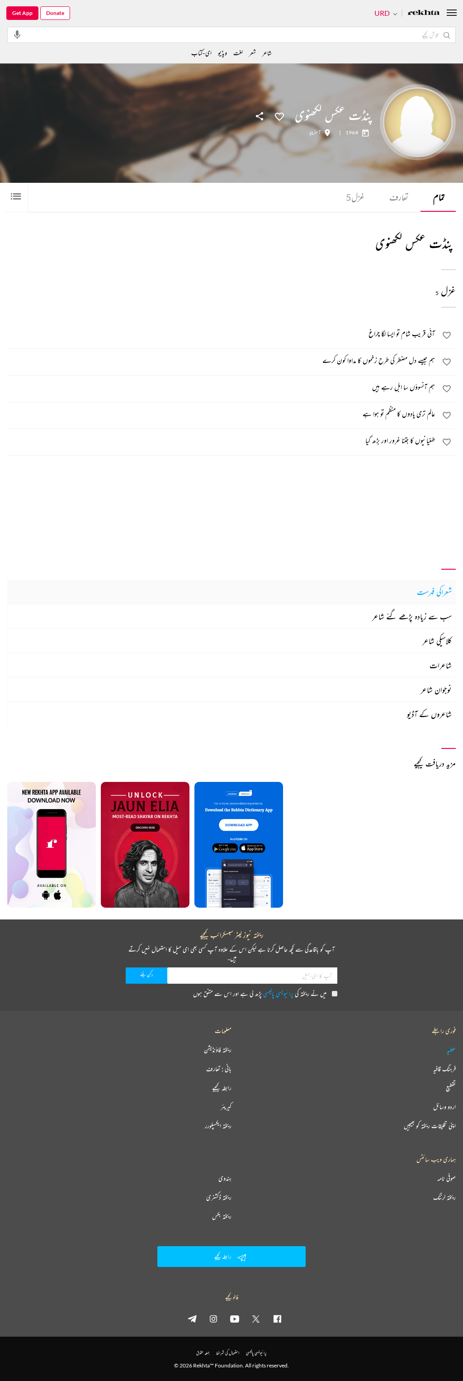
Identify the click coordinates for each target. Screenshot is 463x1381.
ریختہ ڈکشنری (219, 1197)
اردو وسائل (444, 1106)
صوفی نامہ (446, 1178)
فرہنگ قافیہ (444, 1068)
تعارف (398, 197)
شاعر (267, 52)
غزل (355, 197)
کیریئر (226, 1106)
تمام (439, 197)
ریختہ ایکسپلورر (218, 1125)
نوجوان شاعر (436, 689)
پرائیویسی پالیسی (278, 993)
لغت (238, 52)
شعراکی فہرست (434, 591)
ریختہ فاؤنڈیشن (218, 1049)
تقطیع (451, 1087)
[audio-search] (17, 34)
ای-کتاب (201, 52)
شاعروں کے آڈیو (429, 714)
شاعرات (441, 665)
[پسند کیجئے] (279, 116)
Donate (55, 13)
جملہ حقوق (202, 1353)
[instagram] (213, 1318)
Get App (22, 13)
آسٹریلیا (314, 132)
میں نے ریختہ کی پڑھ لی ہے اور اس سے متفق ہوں (259, 993)
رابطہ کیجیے (222, 1087)
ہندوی (225, 1178)
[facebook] (277, 1318)
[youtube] (234, 1318)
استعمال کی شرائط (227, 1353)
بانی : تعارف (219, 1068)
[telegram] (192, 1318)
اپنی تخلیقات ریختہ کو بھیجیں (430, 1125)
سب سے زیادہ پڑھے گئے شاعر (412, 616)
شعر (252, 52)
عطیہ (451, 1049)
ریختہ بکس (222, 1216)
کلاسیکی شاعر (437, 640)
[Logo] (423, 13)
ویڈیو (222, 52)
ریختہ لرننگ (444, 1197)
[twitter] (256, 1318)
